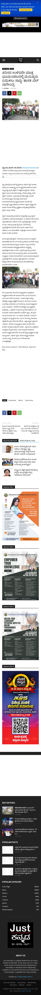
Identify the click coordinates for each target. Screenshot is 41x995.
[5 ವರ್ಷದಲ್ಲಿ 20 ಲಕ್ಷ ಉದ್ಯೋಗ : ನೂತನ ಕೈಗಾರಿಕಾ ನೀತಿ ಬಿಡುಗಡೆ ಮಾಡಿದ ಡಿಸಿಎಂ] (7, 821)
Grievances (13, 985)
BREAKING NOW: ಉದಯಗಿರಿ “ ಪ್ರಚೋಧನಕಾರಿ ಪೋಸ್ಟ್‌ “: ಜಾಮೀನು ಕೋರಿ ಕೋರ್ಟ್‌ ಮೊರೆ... (25, 810)
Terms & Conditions (9, 982)
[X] (9, 93)
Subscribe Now (25, 10)
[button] (37, 2)
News (11, 69)
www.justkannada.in (29, 168)
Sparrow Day (29, 400)
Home (4, 65)
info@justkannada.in (24, 977)
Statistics (21, 985)
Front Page (11, 65)
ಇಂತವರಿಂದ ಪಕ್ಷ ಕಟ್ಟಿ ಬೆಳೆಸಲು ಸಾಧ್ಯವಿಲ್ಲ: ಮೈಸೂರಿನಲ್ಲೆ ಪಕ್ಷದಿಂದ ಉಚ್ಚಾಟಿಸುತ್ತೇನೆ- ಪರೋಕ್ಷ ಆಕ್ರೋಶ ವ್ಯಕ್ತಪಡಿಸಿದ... (26, 871)
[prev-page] (3, 480)
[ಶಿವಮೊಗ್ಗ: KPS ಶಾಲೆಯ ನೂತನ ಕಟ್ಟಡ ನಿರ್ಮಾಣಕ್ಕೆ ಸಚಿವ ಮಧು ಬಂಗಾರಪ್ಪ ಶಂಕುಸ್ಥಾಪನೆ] (7, 462)
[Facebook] (4, 93)
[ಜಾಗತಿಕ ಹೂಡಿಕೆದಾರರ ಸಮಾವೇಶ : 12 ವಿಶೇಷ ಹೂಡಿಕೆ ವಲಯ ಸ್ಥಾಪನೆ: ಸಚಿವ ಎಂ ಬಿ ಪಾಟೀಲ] (7, 832)
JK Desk (6, 88)
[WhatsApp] (19, 93)
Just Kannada (30, 989)
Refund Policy (32, 982)
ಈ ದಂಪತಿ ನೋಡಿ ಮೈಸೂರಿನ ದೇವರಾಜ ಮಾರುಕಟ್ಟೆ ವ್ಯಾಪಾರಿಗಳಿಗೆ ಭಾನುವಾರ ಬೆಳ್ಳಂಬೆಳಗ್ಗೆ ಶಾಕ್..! (26, 860)
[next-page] (7, 480)
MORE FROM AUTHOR (27, 441)
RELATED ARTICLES (10, 441)
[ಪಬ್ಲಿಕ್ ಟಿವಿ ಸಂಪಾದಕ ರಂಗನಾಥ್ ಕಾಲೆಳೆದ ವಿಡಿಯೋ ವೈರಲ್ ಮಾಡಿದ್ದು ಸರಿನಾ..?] (7, 850)
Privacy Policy (21, 982)
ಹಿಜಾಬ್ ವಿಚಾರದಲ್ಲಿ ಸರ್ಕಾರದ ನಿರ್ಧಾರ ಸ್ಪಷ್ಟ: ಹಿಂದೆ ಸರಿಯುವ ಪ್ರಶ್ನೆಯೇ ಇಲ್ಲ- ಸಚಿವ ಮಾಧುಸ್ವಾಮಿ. (11, 429)
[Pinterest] (14, 93)
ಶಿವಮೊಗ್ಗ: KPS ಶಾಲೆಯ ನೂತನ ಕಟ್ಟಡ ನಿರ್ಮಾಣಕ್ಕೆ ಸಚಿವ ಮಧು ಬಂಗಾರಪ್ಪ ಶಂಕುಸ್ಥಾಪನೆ (25, 462)
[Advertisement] (20, 44)
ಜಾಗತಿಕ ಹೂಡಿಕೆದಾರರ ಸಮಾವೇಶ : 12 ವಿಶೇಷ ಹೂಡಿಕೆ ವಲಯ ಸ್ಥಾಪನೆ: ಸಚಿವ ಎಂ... (26, 831)
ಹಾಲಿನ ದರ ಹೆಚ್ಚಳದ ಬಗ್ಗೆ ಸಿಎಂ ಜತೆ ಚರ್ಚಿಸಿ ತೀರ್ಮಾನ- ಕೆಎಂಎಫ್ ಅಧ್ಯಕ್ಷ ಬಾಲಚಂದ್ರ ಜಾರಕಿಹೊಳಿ (30, 429)
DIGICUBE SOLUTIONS (25, 991)
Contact (28, 985)
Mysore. (20, 400)
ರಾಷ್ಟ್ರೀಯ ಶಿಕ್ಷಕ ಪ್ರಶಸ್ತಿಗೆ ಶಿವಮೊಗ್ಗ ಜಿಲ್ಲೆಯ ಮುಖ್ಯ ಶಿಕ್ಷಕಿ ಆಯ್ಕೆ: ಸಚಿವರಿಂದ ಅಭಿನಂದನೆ (26, 472)
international (12, 400)
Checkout (5, 13)
